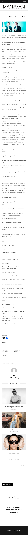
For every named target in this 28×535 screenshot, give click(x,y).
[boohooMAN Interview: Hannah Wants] (14, 442)
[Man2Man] (14, 6)
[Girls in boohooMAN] (14, 420)
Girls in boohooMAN (14, 430)
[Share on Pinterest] (15, 364)
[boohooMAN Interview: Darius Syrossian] (14, 396)
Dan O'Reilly (14, 378)
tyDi (3, 37)
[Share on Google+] (12, 364)
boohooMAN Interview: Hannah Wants (14, 452)
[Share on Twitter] (10, 364)
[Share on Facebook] (7, 364)
